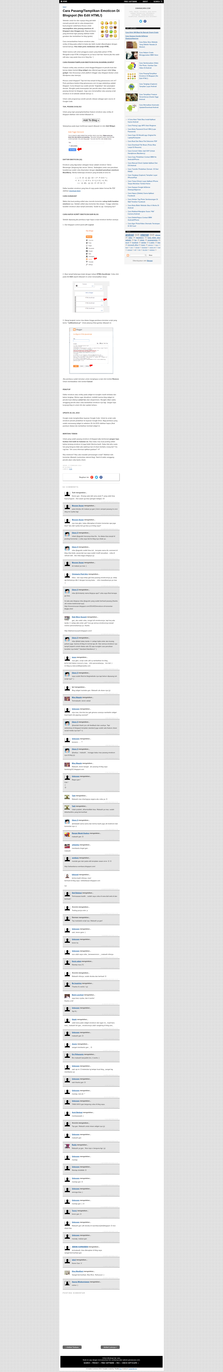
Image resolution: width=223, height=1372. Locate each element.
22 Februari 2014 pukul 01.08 (109, 586)
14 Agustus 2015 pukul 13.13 (110, 1151)
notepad (129, 250)
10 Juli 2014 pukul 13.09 (111, 869)
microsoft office (133, 245)
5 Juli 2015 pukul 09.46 (111, 1119)
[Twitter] (96, 479)
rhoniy (74, 1044)
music (143, 245)
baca (156, 245)
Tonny (74, 1211)
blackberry (140, 238)
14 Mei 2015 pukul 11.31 (111, 1085)
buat (126, 247)
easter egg (153, 247)
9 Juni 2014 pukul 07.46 (111, 802)
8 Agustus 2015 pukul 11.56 (110, 1141)
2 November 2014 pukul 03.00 (109, 924)
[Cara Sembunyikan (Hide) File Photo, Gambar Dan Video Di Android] (131, 69)
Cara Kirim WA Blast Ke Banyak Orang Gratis (141, 32)
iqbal (74, 1260)
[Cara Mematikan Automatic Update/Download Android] (131, 111)
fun (70, 469)
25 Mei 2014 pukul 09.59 (111, 790)
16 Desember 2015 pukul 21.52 (109, 1217)
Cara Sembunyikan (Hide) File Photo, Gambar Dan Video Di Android (148, 65)
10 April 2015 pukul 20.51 (111, 1075)
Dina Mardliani (77, 1271)
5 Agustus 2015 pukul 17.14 (110, 1129)
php (139, 250)
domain (137, 247)
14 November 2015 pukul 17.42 (109, 1195)
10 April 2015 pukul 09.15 (111, 1061)
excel (127, 242)
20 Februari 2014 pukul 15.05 (109, 542)
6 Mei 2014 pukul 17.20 (111, 718)
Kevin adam (76, 961)
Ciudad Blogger (132, 1368)
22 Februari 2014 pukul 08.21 (109, 612)
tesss (74, 657)
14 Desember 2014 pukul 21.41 (109, 957)
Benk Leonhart (78, 995)
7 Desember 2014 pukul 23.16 (109, 935)
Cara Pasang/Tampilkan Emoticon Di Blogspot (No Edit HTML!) (91, 13)
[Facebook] (101, 479)
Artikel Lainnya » (110, 1347)
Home (64, 7)
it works (151, 242)
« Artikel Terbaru (72, 1347)
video (130, 238)
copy (131, 247)
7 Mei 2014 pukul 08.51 (111, 733)
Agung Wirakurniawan (80, 1282)
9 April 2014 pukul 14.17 (111, 693)
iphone (157, 235)
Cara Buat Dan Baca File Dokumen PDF (142, 141)
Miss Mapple (77, 697)
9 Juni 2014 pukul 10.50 (111, 815)
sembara (75, 858)
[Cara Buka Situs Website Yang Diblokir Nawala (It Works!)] (131, 48)
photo (142, 240)
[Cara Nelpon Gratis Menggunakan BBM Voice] (131, 59)
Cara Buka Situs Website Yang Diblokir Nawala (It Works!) (148, 44)
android (129, 234)
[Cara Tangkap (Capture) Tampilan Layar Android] (131, 90)
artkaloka (75, 845)
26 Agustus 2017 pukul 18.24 (110, 1288)
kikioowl (75, 874)
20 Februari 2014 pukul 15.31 (109, 558)
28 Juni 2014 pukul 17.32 (111, 839)
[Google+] (92, 479)
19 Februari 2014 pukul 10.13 (109, 501)
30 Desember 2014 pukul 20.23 (109, 979)
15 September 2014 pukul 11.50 (109, 913)
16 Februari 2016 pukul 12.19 (109, 1241)
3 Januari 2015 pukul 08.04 (110, 989)
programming (152, 240)
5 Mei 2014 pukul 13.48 (111, 704)
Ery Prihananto (78, 1054)
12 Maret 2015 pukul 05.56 (110, 1039)
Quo (120, 1368)
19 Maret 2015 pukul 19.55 (110, 1050)
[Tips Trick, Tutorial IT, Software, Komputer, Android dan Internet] (61, 1)
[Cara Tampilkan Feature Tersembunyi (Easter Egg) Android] (131, 101)
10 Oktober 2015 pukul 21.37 (110, 1173)
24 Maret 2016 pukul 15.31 (110, 1278)
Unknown (75, 709)
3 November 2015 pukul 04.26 (109, 1184)
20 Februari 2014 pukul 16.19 (109, 569)
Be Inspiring (77, 983)
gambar (143, 242)
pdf (135, 250)
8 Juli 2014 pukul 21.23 (111, 854)
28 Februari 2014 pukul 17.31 (109, 634)
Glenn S (75, 533)
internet (144, 234)
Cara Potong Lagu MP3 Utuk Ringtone (142, 125)
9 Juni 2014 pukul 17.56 (111, 829)
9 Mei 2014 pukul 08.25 (111, 758)
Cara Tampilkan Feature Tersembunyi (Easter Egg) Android (148, 96)
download (144, 247)
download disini (74, 191)
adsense (150, 245)
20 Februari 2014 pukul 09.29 (109, 529)
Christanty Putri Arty (80, 574)
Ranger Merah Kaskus (80, 833)
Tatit (73, 796)
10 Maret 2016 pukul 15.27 (110, 1256)
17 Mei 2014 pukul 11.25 (111, 772)
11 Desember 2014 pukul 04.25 (109, 945)
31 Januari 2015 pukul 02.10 (110, 1014)
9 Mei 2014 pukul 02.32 (111, 745)
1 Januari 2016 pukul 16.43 (110, 1231)
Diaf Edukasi (77, 893)
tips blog (145, 250)
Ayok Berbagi (77, 1112)
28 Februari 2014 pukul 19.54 (109, 652)
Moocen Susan (78, 506)
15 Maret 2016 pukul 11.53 (110, 1266)
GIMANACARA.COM (142, 8)
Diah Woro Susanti (79, 617)
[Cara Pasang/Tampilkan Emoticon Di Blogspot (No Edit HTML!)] (131, 80)
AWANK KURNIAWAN (80, 1247)
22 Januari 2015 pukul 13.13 (110, 1004)
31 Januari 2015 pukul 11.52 (110, 1028)
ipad (159, 247)
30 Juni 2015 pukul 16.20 (111, 1107)
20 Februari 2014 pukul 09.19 (109, 514)
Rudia (74, 1145)
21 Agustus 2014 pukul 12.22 (110, 889)
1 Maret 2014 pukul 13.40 (110, 669)
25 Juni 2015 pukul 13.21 (111, 1097)
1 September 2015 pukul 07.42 (109, 1162)
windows (152, 250)
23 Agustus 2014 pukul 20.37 (110, 902)
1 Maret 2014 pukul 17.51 (110, 682)
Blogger (150, 261)
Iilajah (74, 1019)
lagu (158, 242)
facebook (135, 242)
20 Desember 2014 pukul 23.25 (109, 967)
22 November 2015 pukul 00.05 (109, 1206)
